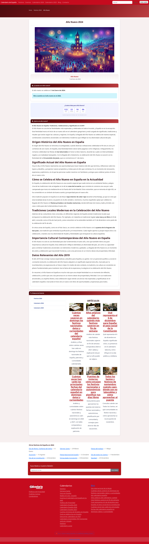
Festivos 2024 (38, 298)
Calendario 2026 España (74, 539)
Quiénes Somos (34, 494)
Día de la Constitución (37, 458)
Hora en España (65, 493)
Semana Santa (65, 491)
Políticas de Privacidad (37, 492)
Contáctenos (33, 496)
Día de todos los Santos (99, 455)
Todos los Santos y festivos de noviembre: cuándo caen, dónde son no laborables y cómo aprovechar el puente (110, 388)
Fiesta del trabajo (97, 449)
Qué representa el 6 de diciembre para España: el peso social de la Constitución (110, 321)
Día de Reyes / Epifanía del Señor (40, 449)
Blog (59, 2)
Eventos (28, 2)
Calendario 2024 (39, 303)
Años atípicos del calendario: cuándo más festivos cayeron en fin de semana (93, 321)
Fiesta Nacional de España (69, 455)
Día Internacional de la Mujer (101, 488)
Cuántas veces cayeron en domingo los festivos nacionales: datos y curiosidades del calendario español (76, 325)
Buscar (136, 2)
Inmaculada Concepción (68, 458)
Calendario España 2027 (68, 510)
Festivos (21, 2)
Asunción (32, 455)
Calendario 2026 (38, 2)
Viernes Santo (65, 449)
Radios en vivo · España (68, 496)
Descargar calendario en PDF (70, 516)
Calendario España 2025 (68, 505)
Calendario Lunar (66, 526)
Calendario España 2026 (68, 507)
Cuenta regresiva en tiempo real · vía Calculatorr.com (75, 115)
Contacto (65, 2)
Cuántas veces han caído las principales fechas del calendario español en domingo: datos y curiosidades (76, 388)
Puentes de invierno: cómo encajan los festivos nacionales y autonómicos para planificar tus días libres (93, 387)
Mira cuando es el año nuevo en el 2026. (47, 96)
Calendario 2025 (51, 2)
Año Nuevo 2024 (74, 21)
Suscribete (115, 470)
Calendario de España (8, 2)
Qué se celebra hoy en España (70, 514)
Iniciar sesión (143, 2)
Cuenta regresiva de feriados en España (74, 512)
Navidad (94, 458)
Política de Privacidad (67, 503)
